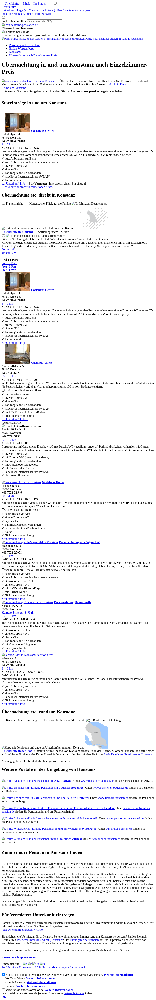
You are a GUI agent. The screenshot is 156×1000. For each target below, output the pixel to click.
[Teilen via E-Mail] (43, 963)
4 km (9, 496)
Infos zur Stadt (43, 13)
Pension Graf (44, 654)
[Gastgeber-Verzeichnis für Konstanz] (20, 25)
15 (3, 376)
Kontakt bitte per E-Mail (17, 612)
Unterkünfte (10, 3)
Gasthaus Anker (41, 362)
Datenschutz (26, 967)
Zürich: (77, 838)
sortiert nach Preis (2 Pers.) (48, 10)
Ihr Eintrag (38, 3)
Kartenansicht (17, 203)
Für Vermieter (10, 967)
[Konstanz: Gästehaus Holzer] (21, 482)
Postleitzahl (8, 249)
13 (3, 616)
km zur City (9, 252)
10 (3, 496)
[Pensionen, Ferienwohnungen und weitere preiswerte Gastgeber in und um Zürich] (36, 838)
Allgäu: (67, 780)
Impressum (76, 967)
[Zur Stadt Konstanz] (96, 747)
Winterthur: (89, 828)
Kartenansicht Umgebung (24, 720)
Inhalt (25, 3)
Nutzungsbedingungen (55, 967)
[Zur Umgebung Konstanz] (92, 228)
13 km (10, 616)
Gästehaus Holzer (53, 482)
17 (3, 439)
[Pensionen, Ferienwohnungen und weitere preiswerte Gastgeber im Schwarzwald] (40, 818)
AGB (37, 967)
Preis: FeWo (9, 270)
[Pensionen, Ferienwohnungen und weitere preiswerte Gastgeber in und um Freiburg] (39, 797)
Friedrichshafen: (104, 808)
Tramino (10, 986)
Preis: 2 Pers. (9, 263)
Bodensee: (77, 787)
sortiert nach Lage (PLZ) (16, 10)
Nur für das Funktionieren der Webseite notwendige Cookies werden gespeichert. (54, 974)
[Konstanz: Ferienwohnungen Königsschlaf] (30, 542)
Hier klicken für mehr (27, 187)
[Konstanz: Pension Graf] (19, 654)
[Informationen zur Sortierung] (8, 235)
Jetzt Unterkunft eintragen (22, 929)
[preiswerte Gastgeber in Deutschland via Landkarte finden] (72, 38)
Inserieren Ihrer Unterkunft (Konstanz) (40, 940)
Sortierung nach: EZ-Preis (56, 232)
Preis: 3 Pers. (9, 266)
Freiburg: (83, 797)
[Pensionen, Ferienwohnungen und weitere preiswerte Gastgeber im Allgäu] (32, 780)
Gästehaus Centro (42, 130)
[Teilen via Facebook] (25, 963)
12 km (10, 376)
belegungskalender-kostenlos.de (24, 989)
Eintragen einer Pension (84, 940)
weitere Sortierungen (77, 10)
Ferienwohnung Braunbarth (72, 602)
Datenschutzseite (74, 993)
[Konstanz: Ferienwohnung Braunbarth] (27, 602)
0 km (8, 144)
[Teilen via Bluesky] (30, 963)
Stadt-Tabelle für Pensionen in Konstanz (128, 754)
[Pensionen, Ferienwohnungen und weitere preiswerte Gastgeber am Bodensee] (36, 787)
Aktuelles (28, 13)
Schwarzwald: (89, 818)
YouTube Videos (15, 978)
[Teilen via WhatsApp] (35, 963)
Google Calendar (15, 982)
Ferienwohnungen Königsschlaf (79, 542)
